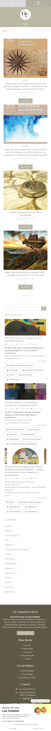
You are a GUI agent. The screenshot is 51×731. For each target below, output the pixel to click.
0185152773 (27, 698)
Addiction (9, 545)
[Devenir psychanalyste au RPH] (25, 190)
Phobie (8, 582)
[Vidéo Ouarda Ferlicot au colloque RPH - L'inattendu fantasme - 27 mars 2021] (25, 250)
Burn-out (8, 587)
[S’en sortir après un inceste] (25, 327)
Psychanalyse (11, 535)
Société (8, 526)
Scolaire (8, 554)
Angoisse (9, 568)
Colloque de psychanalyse (16, 549)
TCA (6, 540)
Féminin (8, 577)
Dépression (10, 573)
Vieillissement (10, 563)
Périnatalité (10, 559)
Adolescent (10, 592)
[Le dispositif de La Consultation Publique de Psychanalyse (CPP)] (25, 391)
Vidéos (8, 531)
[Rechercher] (43, 309)
